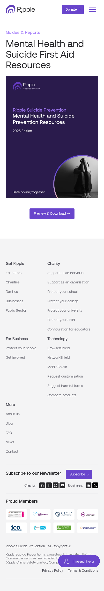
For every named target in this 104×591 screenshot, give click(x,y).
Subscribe (77, 474)
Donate (71, 9)
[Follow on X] (95, 485)
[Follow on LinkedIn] (42, 485)
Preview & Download (50, 213)
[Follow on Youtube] (62, 485)
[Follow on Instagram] (56, 485)
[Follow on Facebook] (49, 485)
